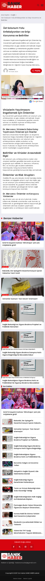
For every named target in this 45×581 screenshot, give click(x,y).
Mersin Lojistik (27, 578)
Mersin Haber (17, 578)
